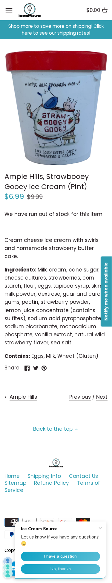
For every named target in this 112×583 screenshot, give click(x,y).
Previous (80, 397)
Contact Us (83, 476)
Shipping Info (44, 476)
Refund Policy (51, 483)
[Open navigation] (8, 10)
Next (102, 397)
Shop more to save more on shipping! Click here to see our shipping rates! (56, 29)
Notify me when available (106, 292)
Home (12, 476)
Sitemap (15, 483)
